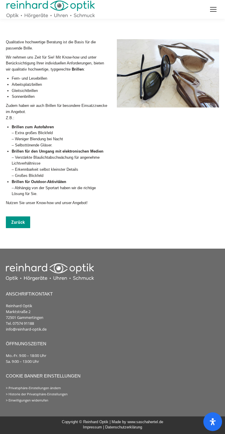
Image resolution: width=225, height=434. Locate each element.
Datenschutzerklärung (123, 427)
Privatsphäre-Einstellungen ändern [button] (34, 388)
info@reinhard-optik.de (26, 329)
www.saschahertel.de (145, 422)
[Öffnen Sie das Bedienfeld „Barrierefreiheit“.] (212, 421)
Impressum (93, 427)
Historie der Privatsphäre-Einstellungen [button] (38, 394)
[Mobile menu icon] (213, 9)
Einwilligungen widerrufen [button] (28, 400)
